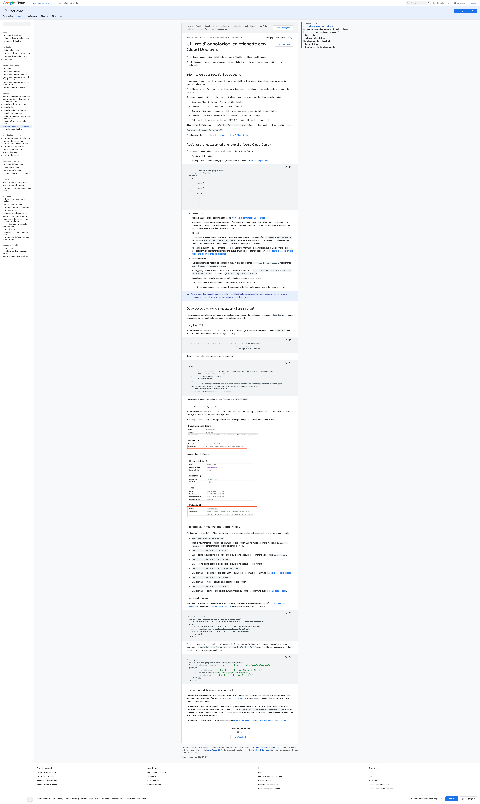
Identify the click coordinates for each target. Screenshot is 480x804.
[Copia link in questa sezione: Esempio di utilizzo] (210, 598)
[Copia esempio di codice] (290, 167)
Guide (20, 16)
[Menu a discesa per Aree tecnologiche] (52, 3)
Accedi (474, 3)
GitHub (261, 772)
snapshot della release (281, 573)
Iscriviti (451, 799)
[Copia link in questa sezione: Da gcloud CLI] (205, 325)
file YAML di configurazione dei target (248, 218)
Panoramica (8, 16)
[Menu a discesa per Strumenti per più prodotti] (83, 3)
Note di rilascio (153, 780)
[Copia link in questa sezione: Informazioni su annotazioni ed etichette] (243, 74)
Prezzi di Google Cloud (45, 776)
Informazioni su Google (46, 799)
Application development (218, 38)
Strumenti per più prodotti (69, 3)
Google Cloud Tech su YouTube (381, 788)
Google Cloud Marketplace (47, 780)
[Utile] (288, 38)
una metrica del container (221, 606)
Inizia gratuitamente (465, 11)
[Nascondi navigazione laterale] (30, 799)
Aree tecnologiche (41, 3)
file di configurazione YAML (263, 160)
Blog (371, 772)
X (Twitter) (373, 780)
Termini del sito (71, 799)
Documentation (199, 38)
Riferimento (57, 16)
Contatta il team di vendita (47, 784)
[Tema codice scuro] (286, 167)
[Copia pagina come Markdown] (225, 50)
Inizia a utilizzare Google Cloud (270, 776)
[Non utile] (291, 38)
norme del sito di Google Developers (257, 750)
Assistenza (32, 16)
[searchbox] (17, 24)
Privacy (60, 799)
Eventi (371, 776)
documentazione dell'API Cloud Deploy (232, 135)
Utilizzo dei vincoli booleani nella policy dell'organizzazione (260, 720)
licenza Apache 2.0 (213, 750)
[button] (16, 59)
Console (440, 3)
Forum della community (157, 772)
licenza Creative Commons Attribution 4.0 (265, 747)
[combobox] (418, 3)
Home (189, 38)
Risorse (44, 16)
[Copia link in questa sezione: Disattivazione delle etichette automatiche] (237, 690)
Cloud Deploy (16, 10)
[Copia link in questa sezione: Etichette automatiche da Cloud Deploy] (242, 527)
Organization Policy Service (234, 698)
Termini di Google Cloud (89, 799)
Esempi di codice (265, 780)
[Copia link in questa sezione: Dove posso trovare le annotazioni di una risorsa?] (256, 308)
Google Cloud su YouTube (379, 784)
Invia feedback (284, 44)
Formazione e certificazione (269, 788)
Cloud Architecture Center (268, 784)
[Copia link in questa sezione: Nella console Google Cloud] (221, 406)
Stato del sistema (154, 784)
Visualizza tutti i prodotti (46, 772)
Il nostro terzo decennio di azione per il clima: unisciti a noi (123, 799)
